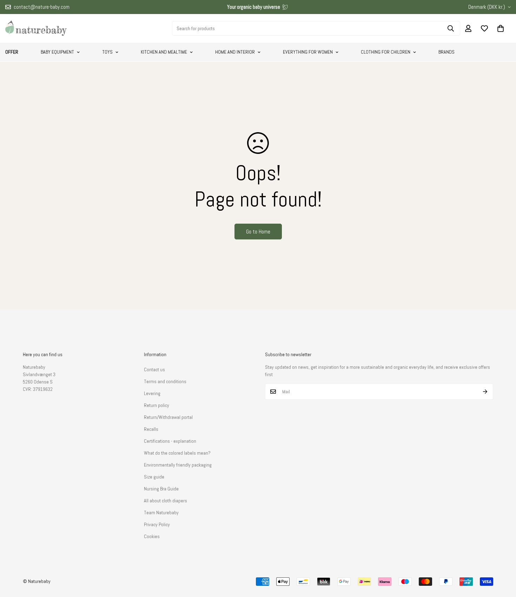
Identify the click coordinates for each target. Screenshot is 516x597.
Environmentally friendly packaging (178, 465)
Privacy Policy (157, 524)
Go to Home (258, 231)
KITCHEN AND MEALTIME (164, 52)
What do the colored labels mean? (177, 453)
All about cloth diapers (165, 500)
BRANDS (446, 52)
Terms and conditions (165, 381)
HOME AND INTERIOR (235, 52)
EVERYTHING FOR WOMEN (308, 52)
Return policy (156, 405)
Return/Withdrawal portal (168, 417)
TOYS (107, 52)
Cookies (152, 536)
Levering (152, 393)
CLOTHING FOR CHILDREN (385, 52)
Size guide (154, 477)
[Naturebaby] (36, 28)
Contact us (154, 369)
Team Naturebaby (161, 512)
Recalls (151, 429)
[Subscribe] (485, 392)
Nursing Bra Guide (161, 489)
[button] (500, 28)
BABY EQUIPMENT (57, 52)
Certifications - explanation (170, 441)
